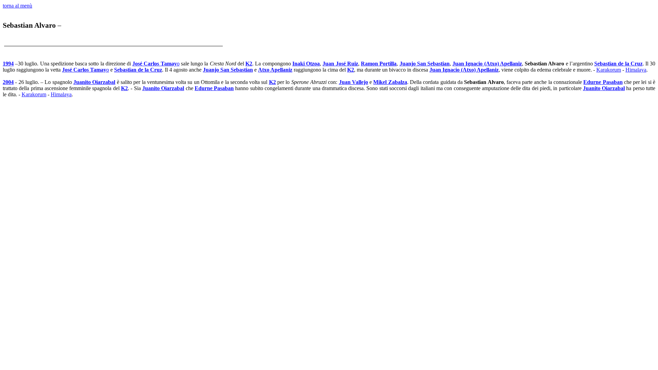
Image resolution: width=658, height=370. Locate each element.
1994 (8, 63)
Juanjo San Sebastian (425, 63)
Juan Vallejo (353, 82)
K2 (248, 63)
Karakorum (608, 70)
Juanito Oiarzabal (94, 82)
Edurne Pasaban (602, 82)
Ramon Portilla (379, 63)
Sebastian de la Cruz (618, 63)
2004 (8, 82)
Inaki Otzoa (306, 63)
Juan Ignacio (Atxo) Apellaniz (487, 63)
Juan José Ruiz (340, 63)
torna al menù (17, 6)
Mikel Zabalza (390, 82)
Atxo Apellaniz (275, 70)
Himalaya (635, 70)
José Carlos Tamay (155, 63)
